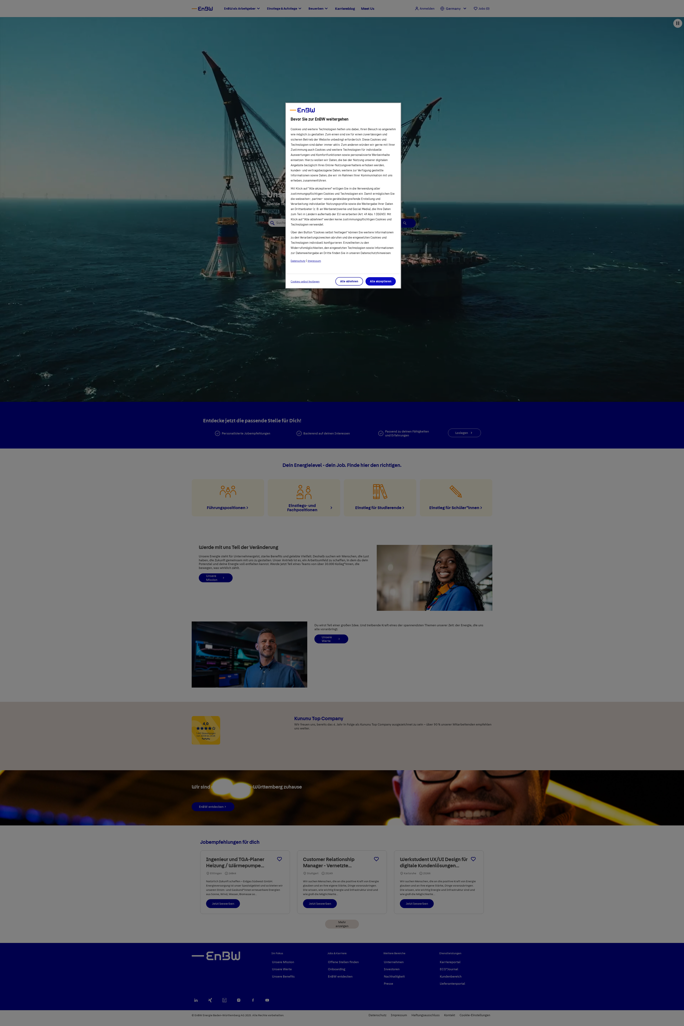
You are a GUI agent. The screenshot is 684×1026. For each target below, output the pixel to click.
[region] (343, 196)
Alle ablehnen (349, 281)
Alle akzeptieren (380, 281)
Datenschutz (298, 261)
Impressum (314, 261)
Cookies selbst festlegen (305, 281)
